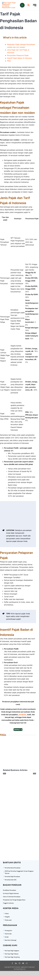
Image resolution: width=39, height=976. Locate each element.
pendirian (22, 715)
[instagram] (19, 963)
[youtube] (23, 963)
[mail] (27, 963)
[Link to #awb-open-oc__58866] (34, 5)
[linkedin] (16, 963)
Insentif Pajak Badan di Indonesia (19, 58)
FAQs (9, 61)
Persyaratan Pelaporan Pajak (18, 55)
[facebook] (12, 963)
